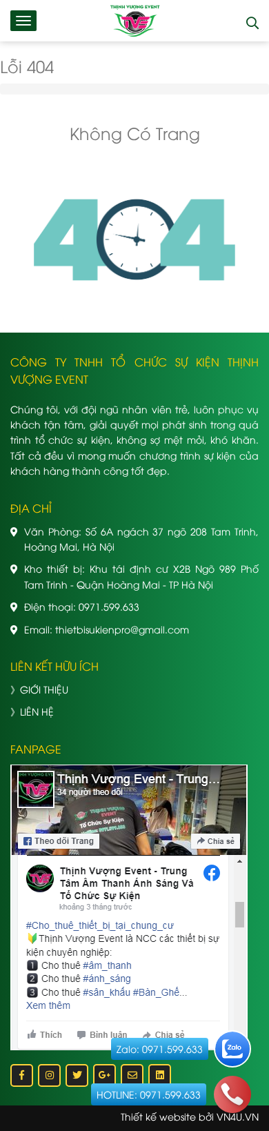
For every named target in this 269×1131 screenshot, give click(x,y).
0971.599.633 (109, 606)
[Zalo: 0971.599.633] (232, 1049)
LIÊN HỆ (37, 711)
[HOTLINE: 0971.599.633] (232, 1094)
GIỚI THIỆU (44, 689)
